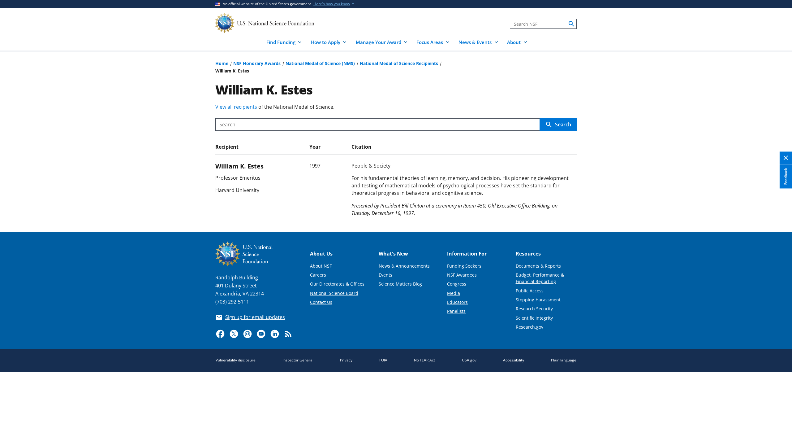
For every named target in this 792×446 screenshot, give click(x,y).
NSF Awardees (462, 275)
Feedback (785, 176)
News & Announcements (404, 266)
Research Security (534, 309)
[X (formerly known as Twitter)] (234, 334)
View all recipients (236, 106)
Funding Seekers (464, 266)
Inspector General (297, 360)
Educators (457, 302)
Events (385, 275)
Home (221, 63)
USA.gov (469, 360)
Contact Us (321, 302)
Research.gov (529, 327)
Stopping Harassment (538, 300)
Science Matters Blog (400, 284)
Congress (456, 284)
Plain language (563, 360)
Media (453, 293)
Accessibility (513, 360)
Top (778, 204)
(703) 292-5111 (232, 301)
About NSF (321, 266)
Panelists (456, 311)
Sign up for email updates (255, 317)
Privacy (346, 360)
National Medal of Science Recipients (399, 63)
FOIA (383, 360)
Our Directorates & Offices (337, 284)
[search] (571, 24)
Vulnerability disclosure (236, 360)
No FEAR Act (424, 360)
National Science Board (334, 293)
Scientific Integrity (534, 318)
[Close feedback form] (786, 157)
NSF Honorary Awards (257, 63)
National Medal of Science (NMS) (320, 63)
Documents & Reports (538, 266)
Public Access (530, 291)
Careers (318, 275)
